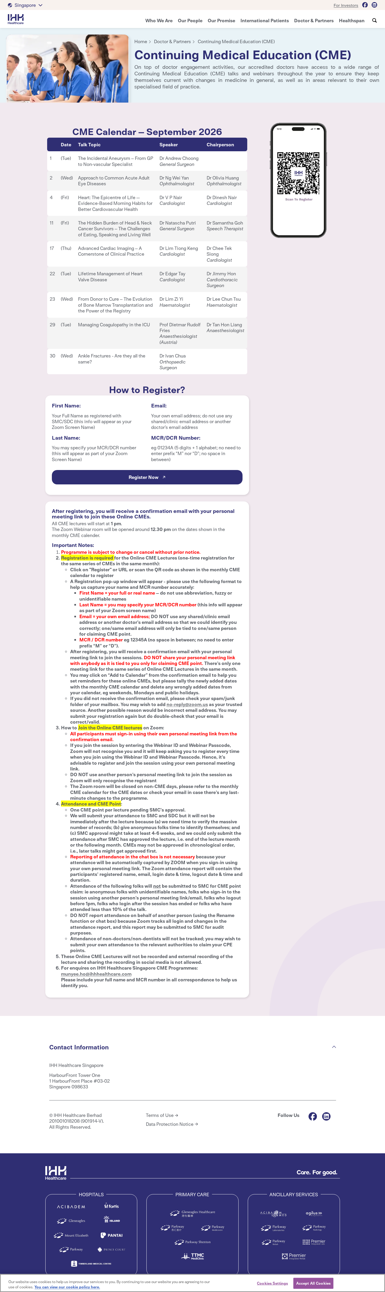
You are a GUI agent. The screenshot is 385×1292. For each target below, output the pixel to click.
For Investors (346, 5)
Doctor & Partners (172, 41)
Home (140, 41)
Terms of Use (160, 1115)
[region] (192, 1283)
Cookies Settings (272, 1283)
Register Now (143, 477)
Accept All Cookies (313, 1283)
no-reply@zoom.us (187, 704)
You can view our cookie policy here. (67, 1286)
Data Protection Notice (170, 1124)
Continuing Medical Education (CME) (236, 41)
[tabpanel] (67, 72)
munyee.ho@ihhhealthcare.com (96, 974)
